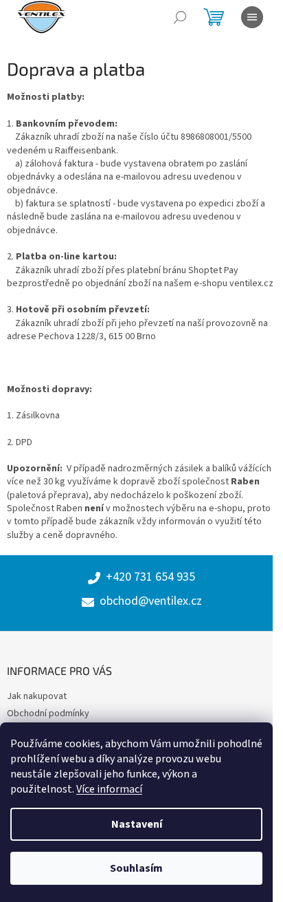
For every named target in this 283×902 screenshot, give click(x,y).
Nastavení (136, 824)
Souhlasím (136, 868)
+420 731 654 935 (150, 577)
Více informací (109, 789)
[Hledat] (180, 17)
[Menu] (252, 17)
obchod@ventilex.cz (151, 601)
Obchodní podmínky (48, 713)
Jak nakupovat (37, 696)
